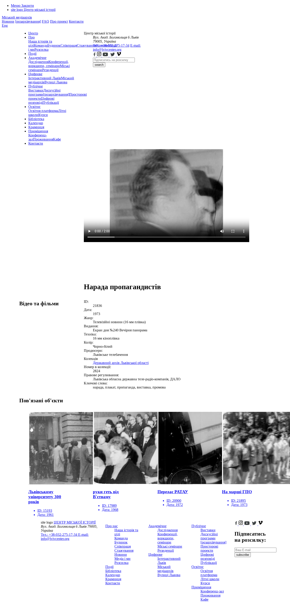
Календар (35, 123)
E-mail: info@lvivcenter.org (117, 47)
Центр (33, 33)
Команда (40, 45)
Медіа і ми (122, 559)
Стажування (123, 550)
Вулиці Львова (55, 82)
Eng (5, 25)
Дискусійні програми (209, 536)
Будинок (53, 45)
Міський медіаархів (17, 17)
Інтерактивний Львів (44, 78)
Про (31, 37)
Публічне (35, 86)
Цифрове (35, 74)
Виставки (35, 90)
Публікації (51, 102)
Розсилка (41, 49)
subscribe (242, 554)
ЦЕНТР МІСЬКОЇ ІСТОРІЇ (75, 522)
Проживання (43, 139)
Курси (43, 115)
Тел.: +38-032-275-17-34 (111, 45)
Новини (8, 21)
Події (32, 54)
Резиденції (50, 70)
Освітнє (34, 107)
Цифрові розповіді (41, 100)
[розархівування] (28, 21)
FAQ (45, 21)
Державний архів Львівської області (121, 363)
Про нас (111, 526)
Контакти (76, 21)
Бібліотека (36, 119)
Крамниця (36, 127)
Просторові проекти (209, 548)
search (99, 64)
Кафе (57, 139)
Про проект (59, 21)
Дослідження (38, 62)
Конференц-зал (212, 591)
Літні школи (210, 579)
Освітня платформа (43, 111)
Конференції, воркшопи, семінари (48, 64)
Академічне (37, 58)
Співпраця (68, 45)
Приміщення (38, 131)
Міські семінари (169, 546)
